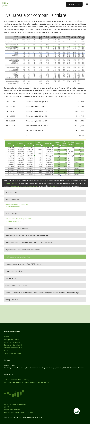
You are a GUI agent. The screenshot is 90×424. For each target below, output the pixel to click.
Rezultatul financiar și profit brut (17, 228)
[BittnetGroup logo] (8, 4)
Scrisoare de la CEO (12, 192)
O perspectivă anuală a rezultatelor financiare (22, 250)
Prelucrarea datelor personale (15, 404)
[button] (87, 4)
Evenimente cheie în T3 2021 (16, 271)
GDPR (6, 407)
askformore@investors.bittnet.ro (35, 382)
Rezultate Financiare (13, 221)
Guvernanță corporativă (13, 348)
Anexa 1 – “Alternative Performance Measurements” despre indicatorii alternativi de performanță (42, 292)
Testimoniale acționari (12, 353)
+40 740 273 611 (10, 380)
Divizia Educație (11, 214)
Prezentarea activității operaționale (18, 218)
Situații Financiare (11, 300)
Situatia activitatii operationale (16, 204)
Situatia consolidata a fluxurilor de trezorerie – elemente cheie (28, 242)
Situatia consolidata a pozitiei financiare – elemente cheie (26, 235)
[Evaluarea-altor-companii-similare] (45, 60)
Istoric (6, 337)
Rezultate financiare (13, 207)
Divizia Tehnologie (12, 199)
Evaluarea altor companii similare (17, 257)
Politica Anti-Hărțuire (12, 410)
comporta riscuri (10, 183)
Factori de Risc (53, 186)
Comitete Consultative (12, 342)
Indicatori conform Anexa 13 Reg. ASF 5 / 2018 (23, 264)
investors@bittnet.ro (12, 382)
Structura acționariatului (13, 345)
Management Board (12, 339)
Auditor (7, 350)
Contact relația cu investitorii (16, 285)
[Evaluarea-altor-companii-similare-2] (45, 158)
